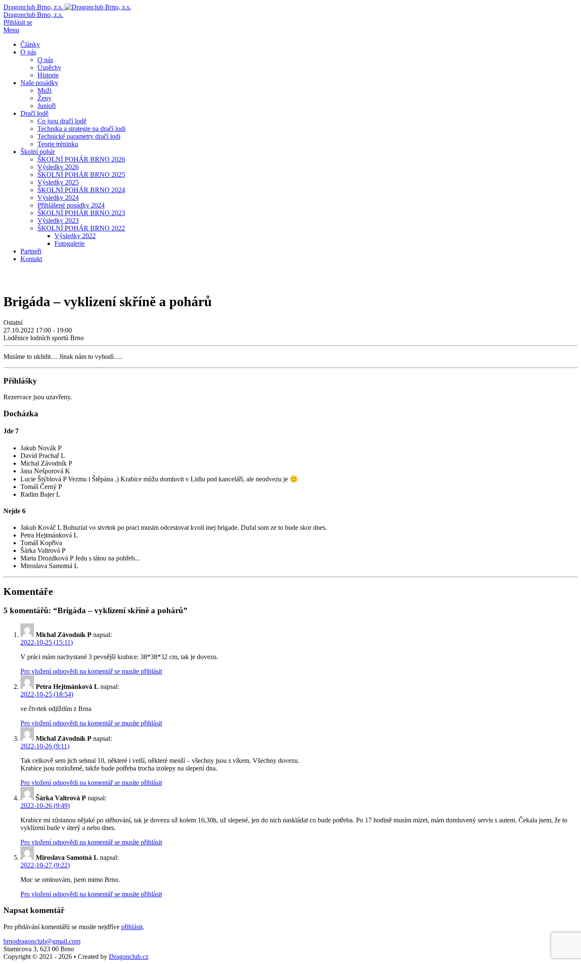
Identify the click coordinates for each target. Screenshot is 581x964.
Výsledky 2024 (58, 197)
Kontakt (31, 258)
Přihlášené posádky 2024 (71, 205)
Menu (11, 30)
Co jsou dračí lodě (61, 121)
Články (30, 44)
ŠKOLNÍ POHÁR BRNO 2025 (81, 174)
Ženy (44, 98)
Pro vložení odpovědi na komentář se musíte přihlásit (91, 671)
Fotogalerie (69, 243)
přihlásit (131, 926)
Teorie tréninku (57, 144)
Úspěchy (49, 67)
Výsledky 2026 (58, 167)
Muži (44, 90)
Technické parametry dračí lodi (78, 136)
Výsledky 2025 (58, 182)
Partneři (30, 251)
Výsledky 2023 (58, 220)
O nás (28, 52)
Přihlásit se (17, 22)
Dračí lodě (34, 113)
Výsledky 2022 (75, 235)
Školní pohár (37, 151)
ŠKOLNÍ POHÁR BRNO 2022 (81, 228)
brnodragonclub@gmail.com (41, 941)
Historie (48, 75)
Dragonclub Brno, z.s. (33, 14)
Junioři (46, 105)
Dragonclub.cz (128, 956)
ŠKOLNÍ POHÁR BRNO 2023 (81, 212)
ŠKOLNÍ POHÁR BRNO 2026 (81, 159)
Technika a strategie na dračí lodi (81, 128)
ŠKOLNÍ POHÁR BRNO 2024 (81, 189)
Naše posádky (39, 82)
